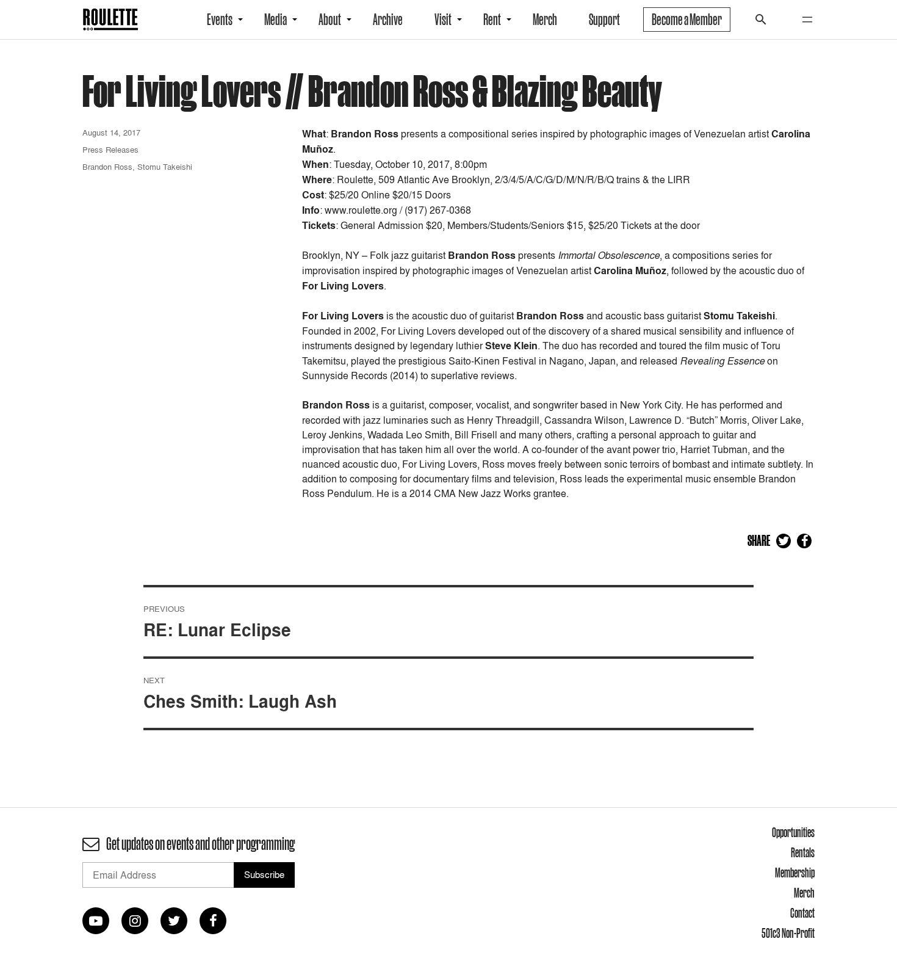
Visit (443, 19)
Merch (545, 19)
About (330, 19)
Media (275, 19)
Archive (388, 19)
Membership (795, 872)
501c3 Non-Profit (788, 933)
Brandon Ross (107, 166)
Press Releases (110, 149)
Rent (492, 19)
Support (604, 19)
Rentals (803, 852)
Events (219, 19)
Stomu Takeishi (164, 166)
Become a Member (687, 19)
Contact (802, 913)
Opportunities (793, 832)
